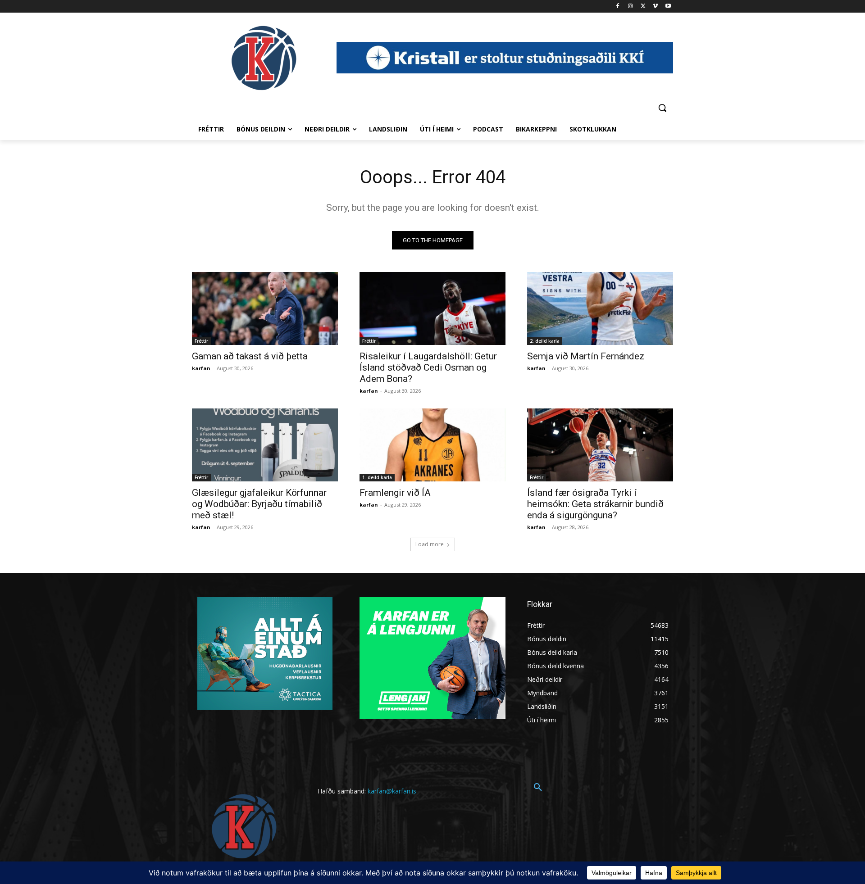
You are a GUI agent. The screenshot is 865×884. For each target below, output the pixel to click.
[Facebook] (618, 6)
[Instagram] (630, 6)
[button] (662, 107)
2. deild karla (545, 341)
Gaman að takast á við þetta (250, 356)
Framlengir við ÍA (395, 492)
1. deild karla (377, 477)
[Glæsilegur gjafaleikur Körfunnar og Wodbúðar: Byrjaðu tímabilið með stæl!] (265, 444)
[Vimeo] (655, 6)
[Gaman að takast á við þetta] (265, 308)
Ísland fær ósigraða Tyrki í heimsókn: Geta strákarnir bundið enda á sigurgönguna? (595, 504)
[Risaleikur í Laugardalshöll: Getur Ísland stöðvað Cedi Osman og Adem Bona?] (432, 308)
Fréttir (201, 341)
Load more (429, 544)
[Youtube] (668, 6)
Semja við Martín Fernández (585, 356)
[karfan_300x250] (264, 653)
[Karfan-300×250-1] (432, 658)
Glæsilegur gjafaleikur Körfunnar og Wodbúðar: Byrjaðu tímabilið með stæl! (259, 504)
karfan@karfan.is (392, 791)
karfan (201, 368)
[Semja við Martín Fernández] (600, 308)
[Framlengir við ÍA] (432, 444)
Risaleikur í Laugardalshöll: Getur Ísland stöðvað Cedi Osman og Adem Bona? (428, 367)
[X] (643, 6)
